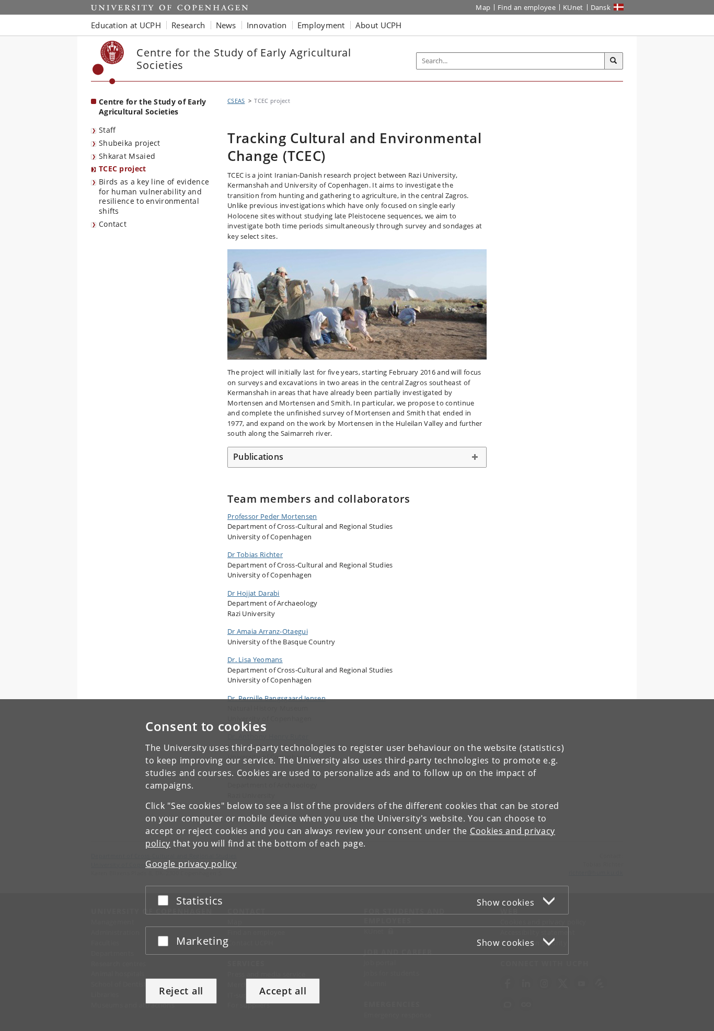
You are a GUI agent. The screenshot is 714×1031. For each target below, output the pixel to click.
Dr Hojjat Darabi (253, 593)
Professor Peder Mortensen (272, 516)
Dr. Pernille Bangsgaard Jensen (276, 698)
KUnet (573, 7)
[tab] (357, 457)
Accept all (282, 990)
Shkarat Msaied (127, 156)
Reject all (181, 990)
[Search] (613, 61)
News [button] (226, 25)
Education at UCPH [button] (126, 25)
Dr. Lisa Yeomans (255, 659)
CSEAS (236, 101)
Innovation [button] (267, 25)
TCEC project (122, 168)
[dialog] (357, 865)
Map (483, 7)
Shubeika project (129, 143)
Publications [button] (258, 456)
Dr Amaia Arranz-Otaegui (267, 631)
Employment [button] (321, 25)
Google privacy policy (191, 864)
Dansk (601, 7)
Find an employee (527, 7)
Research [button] (188, 25)
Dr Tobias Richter (255, 554)
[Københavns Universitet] (108, 62)
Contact (112, 224)
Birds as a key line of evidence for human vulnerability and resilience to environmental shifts (154, 196)
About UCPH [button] (378, 25)
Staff (107, 130)
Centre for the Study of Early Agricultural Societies (152, 107)
